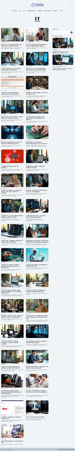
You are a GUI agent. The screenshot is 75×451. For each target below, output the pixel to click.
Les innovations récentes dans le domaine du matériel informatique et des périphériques (11, 392)
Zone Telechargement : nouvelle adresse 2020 (12, 441)
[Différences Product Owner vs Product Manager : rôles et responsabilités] (12, 306)
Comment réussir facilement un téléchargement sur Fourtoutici (10, 93)
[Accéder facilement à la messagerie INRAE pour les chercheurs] (12, 58)
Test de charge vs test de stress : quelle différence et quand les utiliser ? (12, 117)
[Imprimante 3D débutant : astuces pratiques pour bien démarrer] (63, 43)
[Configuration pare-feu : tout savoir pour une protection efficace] (37, 206)
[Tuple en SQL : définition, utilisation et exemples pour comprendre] (12, 231)
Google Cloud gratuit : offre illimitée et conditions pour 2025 (37, 265)
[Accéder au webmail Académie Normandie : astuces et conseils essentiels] (12, 331)
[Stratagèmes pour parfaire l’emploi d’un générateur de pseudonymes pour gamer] (37, 231)
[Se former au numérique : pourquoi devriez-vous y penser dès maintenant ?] (37, 380)
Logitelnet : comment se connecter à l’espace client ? (11, 417)
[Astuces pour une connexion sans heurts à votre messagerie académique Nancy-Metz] (37, 306)
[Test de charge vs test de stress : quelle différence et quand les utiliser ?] (12, 107)
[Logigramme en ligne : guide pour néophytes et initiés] (37, 156)
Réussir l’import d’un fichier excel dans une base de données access (62, 69)
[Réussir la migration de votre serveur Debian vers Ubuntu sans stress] (12, 132)
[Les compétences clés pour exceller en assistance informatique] (37, 331)
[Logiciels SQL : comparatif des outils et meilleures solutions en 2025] (12, 206)
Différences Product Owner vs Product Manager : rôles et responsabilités (12, 316)
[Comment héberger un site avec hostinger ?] (12, 156)
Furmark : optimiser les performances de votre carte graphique (36, 191)
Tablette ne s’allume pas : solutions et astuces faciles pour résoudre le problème (11, 191)
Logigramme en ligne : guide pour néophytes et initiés (35, 166)
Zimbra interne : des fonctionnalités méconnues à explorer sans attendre (36, 69)
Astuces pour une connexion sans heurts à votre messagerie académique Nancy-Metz (37, 317)
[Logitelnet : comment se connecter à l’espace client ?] (12, 407)
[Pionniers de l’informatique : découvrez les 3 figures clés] (37, 82)
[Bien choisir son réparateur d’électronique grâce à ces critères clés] (37, 132)
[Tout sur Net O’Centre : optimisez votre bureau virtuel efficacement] (37, 356)
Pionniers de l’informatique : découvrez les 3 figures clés (37, 93)
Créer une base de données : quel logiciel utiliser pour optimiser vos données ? (35, 118)
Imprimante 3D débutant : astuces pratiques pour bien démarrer (61, 52)
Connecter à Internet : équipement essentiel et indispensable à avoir (35, 290)
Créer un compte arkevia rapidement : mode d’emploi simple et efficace (36, 45)
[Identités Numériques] (37, 4)
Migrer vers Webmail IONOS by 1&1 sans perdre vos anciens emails (11, 45)
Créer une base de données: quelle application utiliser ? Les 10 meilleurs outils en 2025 (11, 291)
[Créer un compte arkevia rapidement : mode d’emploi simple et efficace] (37, 34)
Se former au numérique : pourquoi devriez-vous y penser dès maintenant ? (37, 392)
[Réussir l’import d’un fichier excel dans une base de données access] (63, 60)
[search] (69, 5)
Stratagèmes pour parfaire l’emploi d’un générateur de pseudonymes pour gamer (37, 241)
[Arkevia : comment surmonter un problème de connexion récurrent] (12, 356)
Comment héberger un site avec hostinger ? (10, 166)
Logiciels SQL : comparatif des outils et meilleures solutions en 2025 (12, 216)
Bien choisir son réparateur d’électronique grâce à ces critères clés (36, 142)
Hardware (55, 49)
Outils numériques (57, 66)
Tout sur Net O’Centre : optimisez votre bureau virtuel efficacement (37, 367)
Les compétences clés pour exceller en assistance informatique (36, 341)
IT (1, 42)
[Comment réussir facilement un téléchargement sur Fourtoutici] (12, 82)
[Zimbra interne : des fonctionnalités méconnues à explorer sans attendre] (37, 58)
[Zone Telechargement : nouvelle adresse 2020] (12, 431)
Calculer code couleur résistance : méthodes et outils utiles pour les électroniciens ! (10, 266)
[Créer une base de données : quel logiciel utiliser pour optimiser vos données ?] (37, 107)
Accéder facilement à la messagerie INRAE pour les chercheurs (11, 69)
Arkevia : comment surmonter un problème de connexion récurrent (10, 367)
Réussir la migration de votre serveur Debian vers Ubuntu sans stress (11, 142)
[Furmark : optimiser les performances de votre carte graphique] (37, 180)
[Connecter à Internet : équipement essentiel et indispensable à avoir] (37, 280)
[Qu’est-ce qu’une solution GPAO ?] (37, 407)
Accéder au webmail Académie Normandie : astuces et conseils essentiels (10, 342)
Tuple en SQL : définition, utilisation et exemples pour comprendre (12, 241)
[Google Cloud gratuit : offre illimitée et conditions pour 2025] (37, 255)
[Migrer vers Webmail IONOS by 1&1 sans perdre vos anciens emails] (12, 34)
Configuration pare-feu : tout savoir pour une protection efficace (35, 216)
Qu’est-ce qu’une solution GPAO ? (35, 417)
